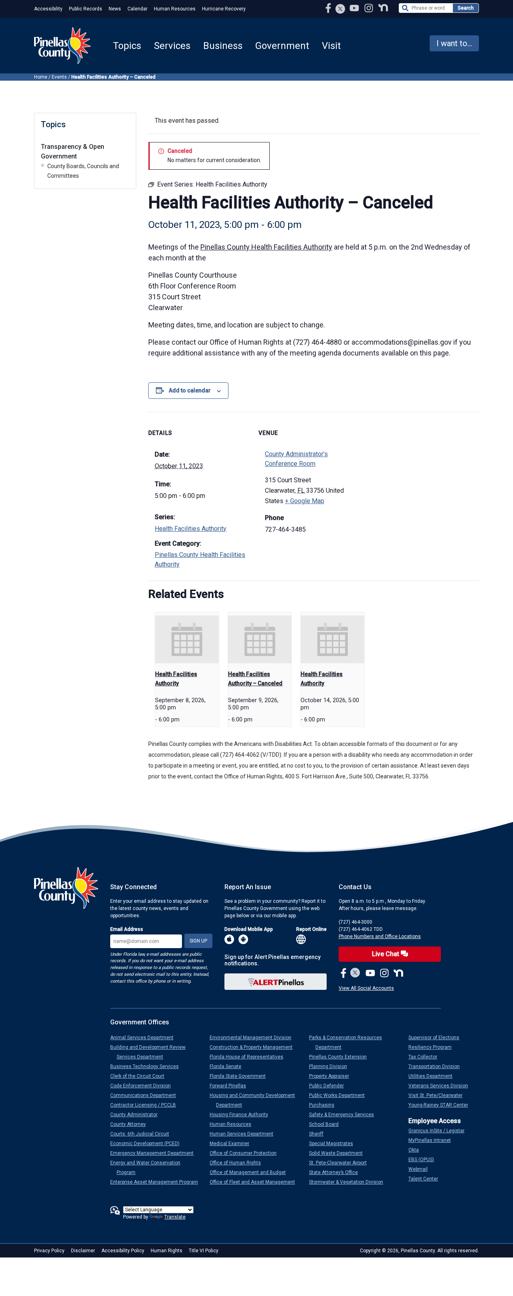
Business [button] (222, 45)
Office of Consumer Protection (246, 1153)
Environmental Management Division (253, 1037)
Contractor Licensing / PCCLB (146, 1105)
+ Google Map (304, 501)
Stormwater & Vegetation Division (349, 1182)
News (115, 9)
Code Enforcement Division (144, 1086)
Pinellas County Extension (341, 1057)
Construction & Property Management (254, 1047)
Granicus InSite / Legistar (440, 1130)
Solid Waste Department (339, 1153)
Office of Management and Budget (251, 1172)
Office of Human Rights (238, 1163)
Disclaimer (83, 1250)
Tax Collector (426, 1057)
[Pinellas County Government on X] (355, 973)
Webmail (421, 1169)
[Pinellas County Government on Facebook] (329, 8)
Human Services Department (244, 1134)
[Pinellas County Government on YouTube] (355, 8)
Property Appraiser (332, 1076)
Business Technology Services (148, 1066)
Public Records (85, 9)
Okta (417, 1150)
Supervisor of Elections (437, 1037)
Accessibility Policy (122, 1250)
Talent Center (426, 1179)
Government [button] (282, 45)
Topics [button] (127, 45)
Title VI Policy (203, 1250)
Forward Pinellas (231, 1086)
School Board (327, 1124)
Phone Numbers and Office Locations (380, 936)
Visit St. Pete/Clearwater (439, 1095)
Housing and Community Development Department (255, 1100)
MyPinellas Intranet (433, 1140)
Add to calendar (190, 390)
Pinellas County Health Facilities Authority (266, 247)
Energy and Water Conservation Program (148, 1167)
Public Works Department (340, 1095)
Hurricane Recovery (224, 9)
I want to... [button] (454, 43)
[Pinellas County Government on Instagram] (369, 8)
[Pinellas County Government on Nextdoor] (383, 8)
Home (40, 77)
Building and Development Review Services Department (151, 1052)
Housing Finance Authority (242, 1114)
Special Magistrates (334, 1143)
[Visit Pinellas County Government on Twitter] (340, 9)
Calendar (137, 9)
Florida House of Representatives (249, 1057)
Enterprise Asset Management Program (157, 1182)
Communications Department (146, 1095)
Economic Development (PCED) (148, 1143)
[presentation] (187, 639)
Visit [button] (331, 45)
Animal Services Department (145, 1037)
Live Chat (386, 954)
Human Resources (175, 9)
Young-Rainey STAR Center (441, 1105)
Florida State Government (241, 1076)
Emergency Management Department (155, 1153)
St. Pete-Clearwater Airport (341, 1163)
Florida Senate (228, 1066)
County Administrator (137, 1114)
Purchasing (324, 1105)
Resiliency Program (433, 1047)
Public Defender (329, 1086)
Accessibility (48, 9)
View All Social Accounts (366, 988)
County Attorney (131, 1124)
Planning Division (331, 1066)
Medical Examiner (232, 1143)
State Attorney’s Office (336, 1172)
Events (59, 77)
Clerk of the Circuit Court (140, 1076)
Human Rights (166, 1250)
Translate (175, 1217)
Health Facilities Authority (190, 528)
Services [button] (172, 45)
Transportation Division (437, 1066)
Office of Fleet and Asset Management (255, 1182)
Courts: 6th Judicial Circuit (143, 1134)
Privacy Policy (49, 1250)
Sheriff (319, 1134)
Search (466, 8)
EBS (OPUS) (424, 1159)
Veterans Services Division (441, 1086)
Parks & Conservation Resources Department (348, 1042)
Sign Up (198, 941)
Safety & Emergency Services (344, 1114)
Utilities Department (433, 1076)
